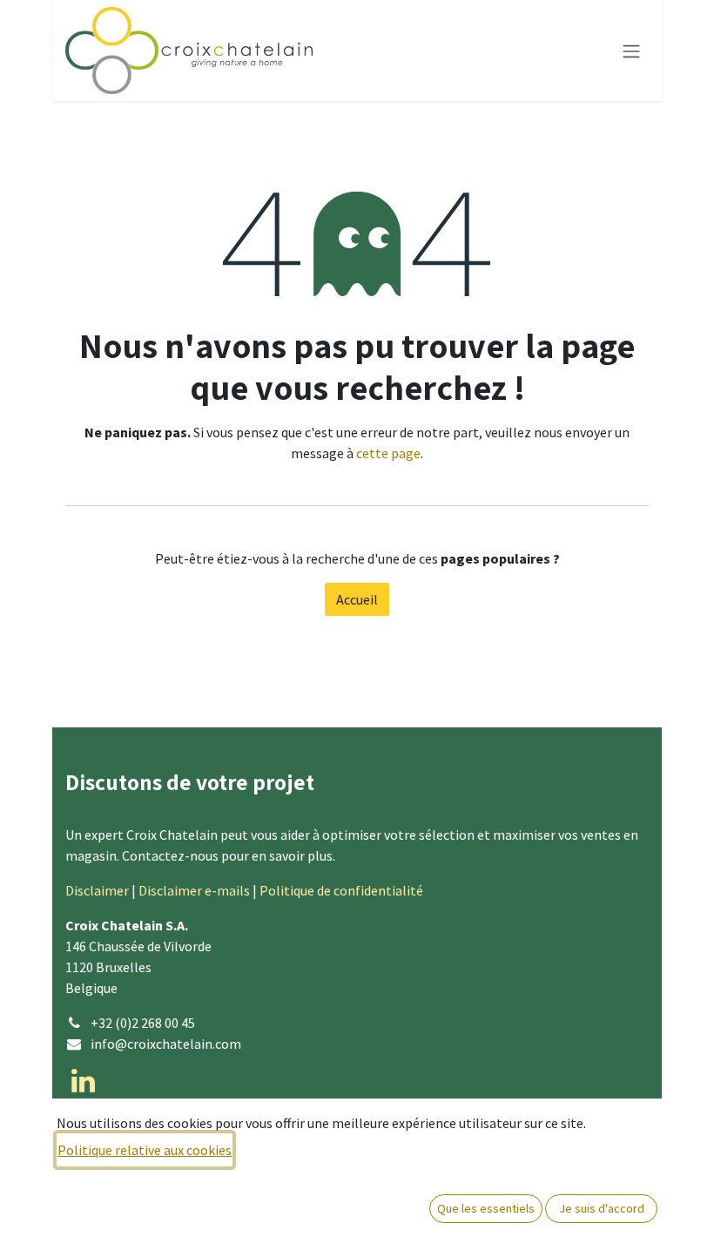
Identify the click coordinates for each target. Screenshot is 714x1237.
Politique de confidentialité (341, 890)
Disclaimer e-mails (194, 890)
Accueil (357, 599)
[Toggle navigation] (631, 50)
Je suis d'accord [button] (601, 1208)
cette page (388, 453)
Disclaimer (97, 890)
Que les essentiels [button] (486, 1208)
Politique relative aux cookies (144, 1150)
